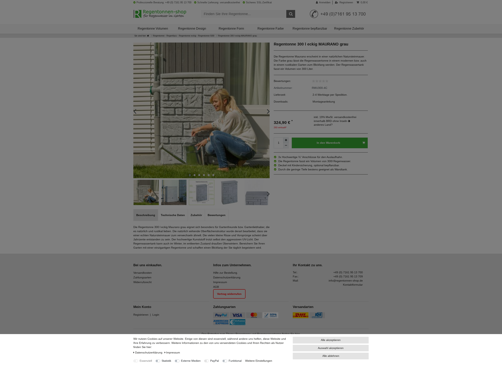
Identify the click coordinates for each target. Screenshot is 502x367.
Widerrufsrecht (142, 282)
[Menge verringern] (286, 145)
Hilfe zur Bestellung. (225, 272)
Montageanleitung (324, 101)
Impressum (220, 282)
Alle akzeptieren (331, 340)
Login (155, 314)
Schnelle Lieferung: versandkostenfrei (218, 2)
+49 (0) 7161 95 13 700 (348, 272)
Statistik (166, 360)
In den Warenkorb (328, 142)
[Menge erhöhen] (286, 140)
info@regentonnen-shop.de (346, 280)
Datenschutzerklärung (226, 277)
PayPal (214, 360)
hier (297, 333)
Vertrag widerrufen (229, 293)
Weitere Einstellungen (258, 360)
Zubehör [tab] (196, 215)
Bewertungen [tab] (217, 215)
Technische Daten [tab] (173, 215)
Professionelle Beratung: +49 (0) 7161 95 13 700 (163, 2)
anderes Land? (323, 124)
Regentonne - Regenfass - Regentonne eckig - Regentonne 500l (183, 36)
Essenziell (146, 360)
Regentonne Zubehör (349, 28)
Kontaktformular (353, 284)
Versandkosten (142, 272)
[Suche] (290, 14)
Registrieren (140, 314)
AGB (216, 286)
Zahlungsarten (142, 277)
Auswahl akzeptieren (331, 348)
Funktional (235, 360)
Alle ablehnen (330, 355)
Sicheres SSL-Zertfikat (259, 2)
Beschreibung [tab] (145, 215)
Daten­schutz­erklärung (149, 352)
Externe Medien (191, 360)
